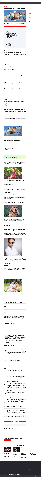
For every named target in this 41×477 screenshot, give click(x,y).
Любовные (30, 17)
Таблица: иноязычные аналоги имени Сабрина (11, 33)
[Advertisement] (32, 35)
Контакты (34, 468)
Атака (29, 9)
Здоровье (9, 40)
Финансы (30, 22)
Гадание (29, 10)
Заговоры (30, 13)
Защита (29, 14)
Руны (29, 21)
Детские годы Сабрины (9, 36)
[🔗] (15, 422)
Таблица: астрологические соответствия (10, 43)
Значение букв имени (8, 44)
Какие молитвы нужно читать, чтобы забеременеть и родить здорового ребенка (33, 454)
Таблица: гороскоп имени (8, 47)
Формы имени (7, 32)
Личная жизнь (9, 41)
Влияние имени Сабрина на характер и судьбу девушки (12, 35)
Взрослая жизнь (8, 37)
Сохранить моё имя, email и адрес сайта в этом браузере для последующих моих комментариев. (13, 438)
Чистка (30, 464)
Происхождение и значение (9, 31)
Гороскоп (34, 466)
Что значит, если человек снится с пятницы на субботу (7, 454)
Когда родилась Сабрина (8, 45)
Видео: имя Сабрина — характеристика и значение (12, 46)
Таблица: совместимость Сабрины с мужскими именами (14, 42)
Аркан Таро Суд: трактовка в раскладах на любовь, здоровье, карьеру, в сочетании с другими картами (24, 454)
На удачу (30, 18)
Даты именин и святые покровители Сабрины (11, 34)
